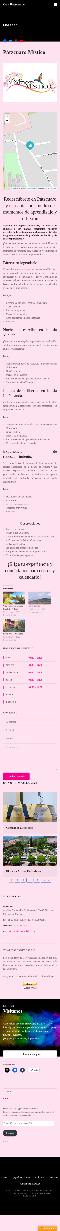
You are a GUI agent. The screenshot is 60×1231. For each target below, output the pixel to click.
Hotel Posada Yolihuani (13, 634)
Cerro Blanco (34, 606)
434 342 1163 (20, 925)
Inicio (5, 1177)
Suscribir (10, 1133)
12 (37, 880)
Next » (46, 880)
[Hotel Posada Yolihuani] (14, 625)
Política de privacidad (30, 1183)
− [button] (7, 121)
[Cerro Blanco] (39, 598)
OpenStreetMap (32, 188)
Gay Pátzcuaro (14, 4)
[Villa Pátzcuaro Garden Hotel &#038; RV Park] (14, 598)
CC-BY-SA (52, 188)
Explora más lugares (30, 1054)
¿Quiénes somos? (21, 1177)
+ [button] (7, 116)
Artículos (39, 1177)
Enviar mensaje (16, 776)
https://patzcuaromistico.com (22, 931)
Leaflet (13, 188)
